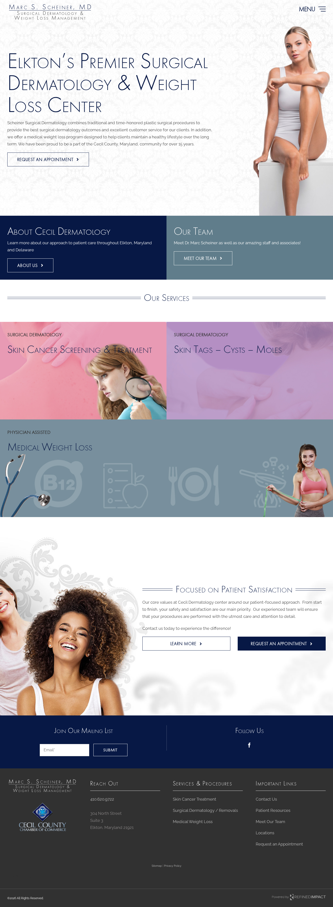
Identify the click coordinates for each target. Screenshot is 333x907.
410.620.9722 (102, 799)
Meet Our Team (270, 821)
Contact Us (266, 799)
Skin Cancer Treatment (194, 799)
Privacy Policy (172, 865)
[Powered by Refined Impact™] (299, 897)
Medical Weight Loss (193, 821)
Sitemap (157, 865)
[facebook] (249, 745)
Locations (265, 832)
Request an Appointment (279, 844)
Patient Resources (273, 810)
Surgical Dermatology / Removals (205, 810)
